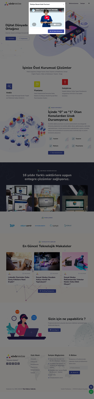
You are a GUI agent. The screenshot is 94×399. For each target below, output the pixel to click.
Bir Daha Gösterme (57, 31)
